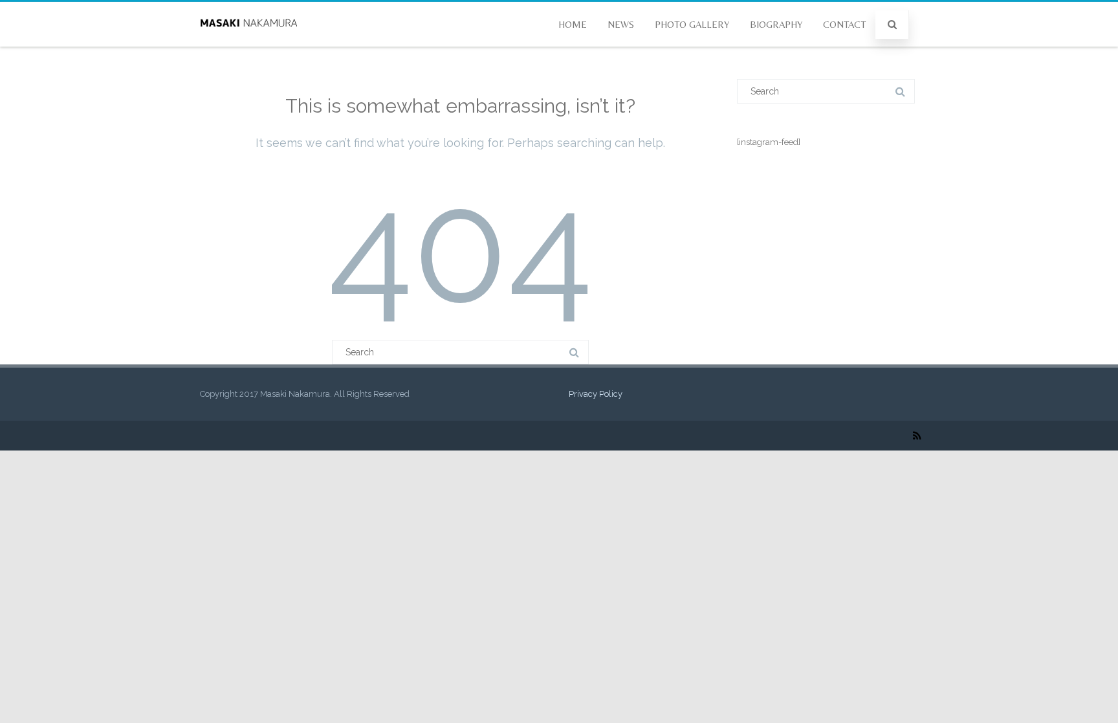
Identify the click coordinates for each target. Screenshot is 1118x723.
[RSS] (917, 435)
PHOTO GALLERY (692, 24)
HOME (572, 24)
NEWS (621, 24)
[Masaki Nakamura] (248, 42)
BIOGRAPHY (776, 24)
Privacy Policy (595, 394)
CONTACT (844, 24)
